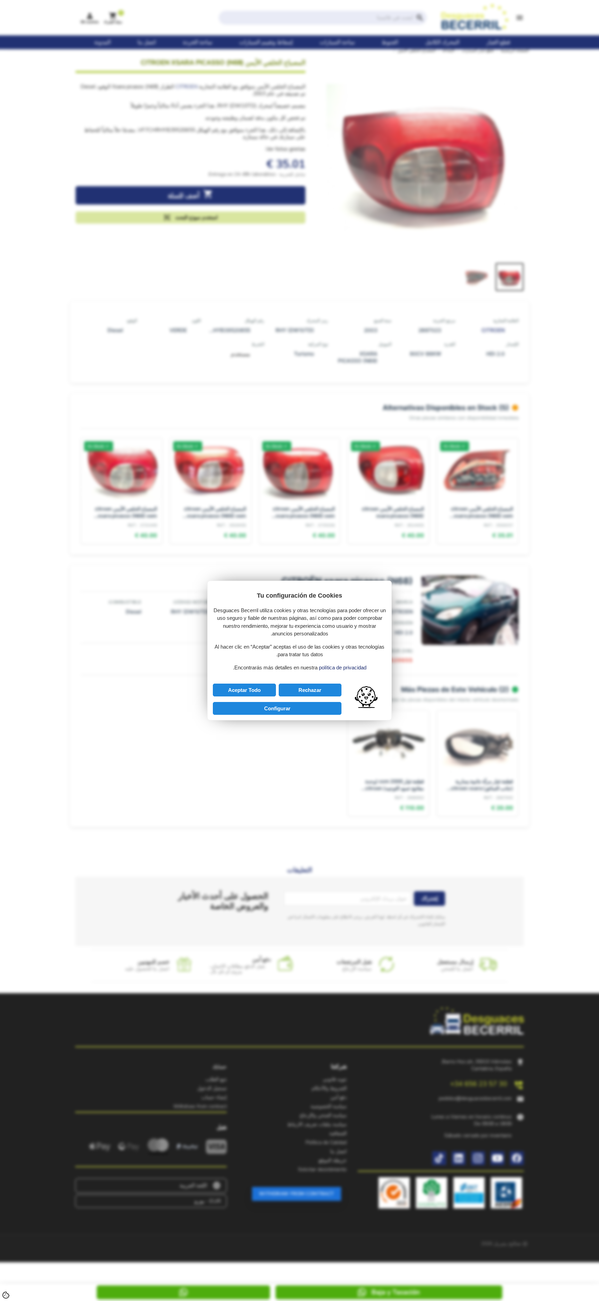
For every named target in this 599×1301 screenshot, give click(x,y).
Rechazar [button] (309, 690)
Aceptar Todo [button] (244, 690)
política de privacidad (342, 667)
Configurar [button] (277, 708)
